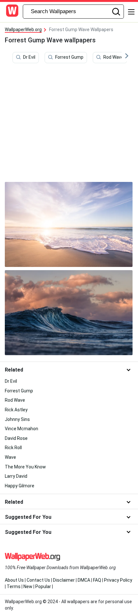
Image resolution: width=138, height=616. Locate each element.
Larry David (16, 476)
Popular (43, 586)
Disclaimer (64, 580)
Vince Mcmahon (21, 428)
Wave (10, 457)
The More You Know (25, 466)
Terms (14, 586)
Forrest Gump (69, 57)
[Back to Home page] (12, 11)
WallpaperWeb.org (23, 29)
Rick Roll (13, 447)
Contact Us (38, 580)
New (27, 586)
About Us (14, 580)
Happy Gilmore (19, 485)
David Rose (16, 438)
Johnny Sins (17, 419)
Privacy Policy (118, 580)
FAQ (97, 580)
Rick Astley (16, 409)
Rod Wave (113, 57)
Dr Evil (29, 57)
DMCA (84, 580)
